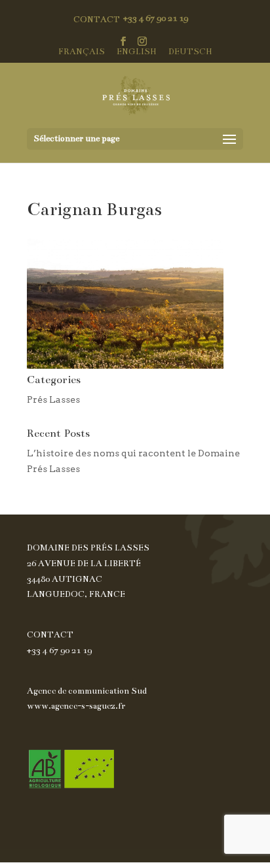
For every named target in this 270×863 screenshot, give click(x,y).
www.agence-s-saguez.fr (76, 706)
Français (81, 52)
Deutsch (190, 52)
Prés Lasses (53, 399)
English (137, 52)
